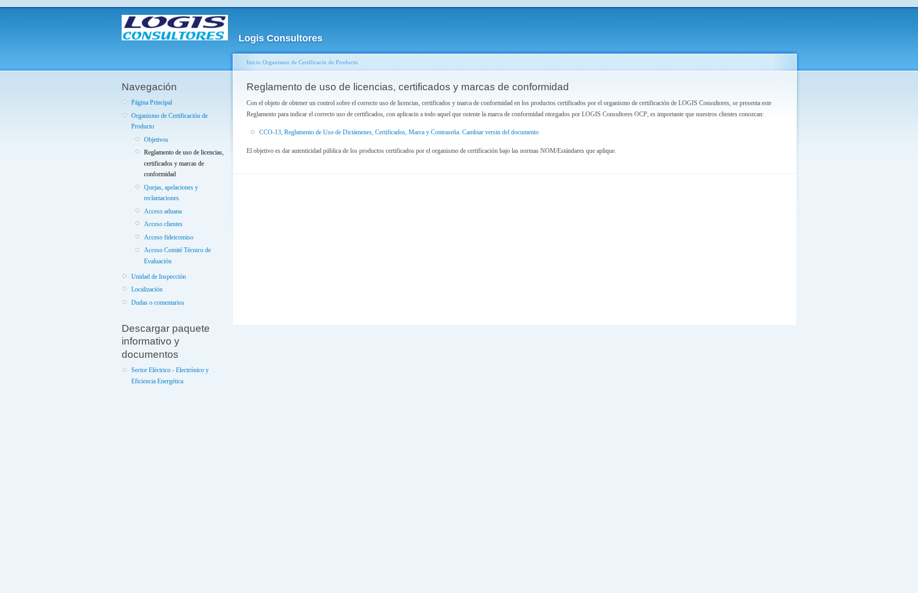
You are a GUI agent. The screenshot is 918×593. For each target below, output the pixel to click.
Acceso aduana (163, 211)
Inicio (253, 62)
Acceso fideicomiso (168, 237)
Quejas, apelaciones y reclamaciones (171, 193)
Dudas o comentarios (157, 302)
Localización (147, 289)
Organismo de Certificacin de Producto (310, 62)
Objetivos (156, 139)
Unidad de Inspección (158, 276)
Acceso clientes (163, 224)
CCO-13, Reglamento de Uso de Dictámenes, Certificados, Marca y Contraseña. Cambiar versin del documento (399, 132)
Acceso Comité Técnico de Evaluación (177, 255)
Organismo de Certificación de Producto (169, 121)
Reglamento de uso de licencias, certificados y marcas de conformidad (184, 163)
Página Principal (151, 102)
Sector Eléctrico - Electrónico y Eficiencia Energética (170, 375)
